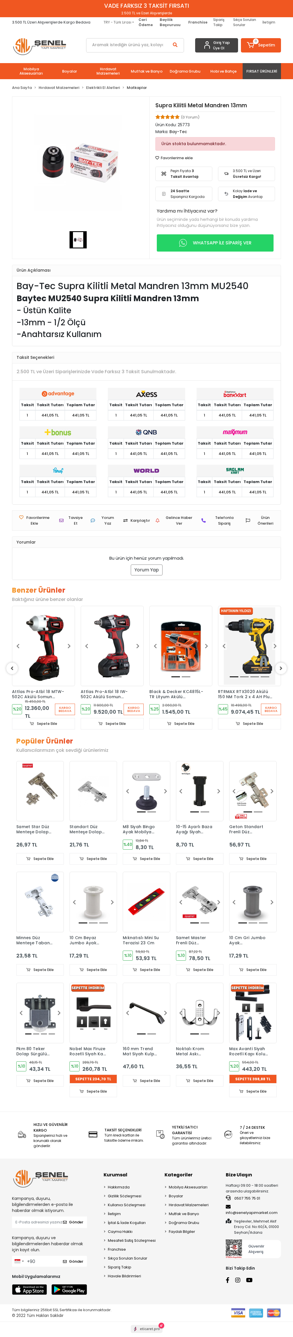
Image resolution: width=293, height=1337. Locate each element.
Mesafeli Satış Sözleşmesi (132, 1240)
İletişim (268, 22)
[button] (261, 45)
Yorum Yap (146, 570)
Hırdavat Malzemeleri (189, 1205)
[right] (281, 668)
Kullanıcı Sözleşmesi (126, 1205)
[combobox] (18, 1261)
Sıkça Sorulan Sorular (244, 22)
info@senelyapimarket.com (252, 1212)
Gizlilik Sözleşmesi (124, 1196)
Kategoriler (179, 1174)
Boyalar (176, 1196)
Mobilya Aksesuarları (188, 1187)
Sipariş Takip (218, 22)
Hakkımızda (119, 1187)
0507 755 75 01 (246, 1198)
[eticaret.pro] (147, 1333)
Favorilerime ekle (176, 158)
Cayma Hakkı (120, 1231)
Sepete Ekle (46, 723)
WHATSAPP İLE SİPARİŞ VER (222, 243)
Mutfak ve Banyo (184, 1214)
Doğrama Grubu (184, 1222)
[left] (12, 668)
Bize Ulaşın (239, 1174)
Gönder (76, 1222)
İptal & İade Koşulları (127, 1222)
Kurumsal (115, 1174)
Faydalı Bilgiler (182, 1231)
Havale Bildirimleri (124, 1276)
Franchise (117, 1249)
